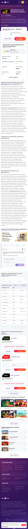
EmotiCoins (4, 323)
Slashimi (3, 314)
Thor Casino (14, 338)
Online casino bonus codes (7, 467)
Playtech (4, 58)
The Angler (4, 296)
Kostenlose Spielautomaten (7, 469)
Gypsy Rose (4, 320)
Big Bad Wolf (4, 311)
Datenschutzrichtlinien (19, 486)
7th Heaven (4, 290)
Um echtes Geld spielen (19, 38)
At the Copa (4, 317)
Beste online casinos (6, 465)
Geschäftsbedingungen (6, 488)
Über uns (4, 486)
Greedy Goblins (5, 302)
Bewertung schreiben (20, 265)
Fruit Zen (4, 308)
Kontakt (16, 489)
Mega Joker (12, 442)
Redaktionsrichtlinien (19, 488)
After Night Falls (5, 305)
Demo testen (7, 38)
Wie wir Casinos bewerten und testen (20, 478)
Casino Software (5, 470)
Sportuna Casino (15, 375)
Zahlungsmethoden (19, 469)
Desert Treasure (5, 293)
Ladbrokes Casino (15, 356)
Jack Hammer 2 (5, 299)
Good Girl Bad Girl (13, 437)
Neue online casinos (19, 465)
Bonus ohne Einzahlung (19, 467)
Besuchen (20, 351)
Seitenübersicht (5, 491)
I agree (23, 525)
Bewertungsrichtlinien (6, 489)
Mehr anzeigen (4, 25)
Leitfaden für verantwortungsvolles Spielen (6, 478)
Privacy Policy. (5, 526)
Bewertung (8, 351)
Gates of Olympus (13, 431)
